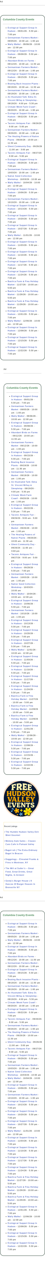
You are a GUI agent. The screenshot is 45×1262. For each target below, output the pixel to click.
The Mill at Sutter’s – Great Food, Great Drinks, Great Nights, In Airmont (20, 871)
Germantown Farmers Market (23, 38)
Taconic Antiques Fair (19, 123)
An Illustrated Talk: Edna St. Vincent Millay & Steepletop (24, 485)
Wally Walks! (14, 44)
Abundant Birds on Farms (21, 61)
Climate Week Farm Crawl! (22, 107)
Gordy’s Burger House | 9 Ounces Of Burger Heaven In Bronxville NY (20, 884)
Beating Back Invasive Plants (23, 84)
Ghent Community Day (19, 146)
